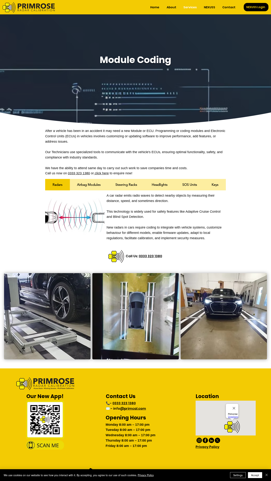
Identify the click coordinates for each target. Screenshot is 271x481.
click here (101, 173)
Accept (255, 475)
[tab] (57, 184)
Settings (238, 475)
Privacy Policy (146, 475)
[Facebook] (205, 440)
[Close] (266, 475)
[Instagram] (199, 440)
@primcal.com (133, 408)
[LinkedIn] (211, 440)
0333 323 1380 (79, 173)
